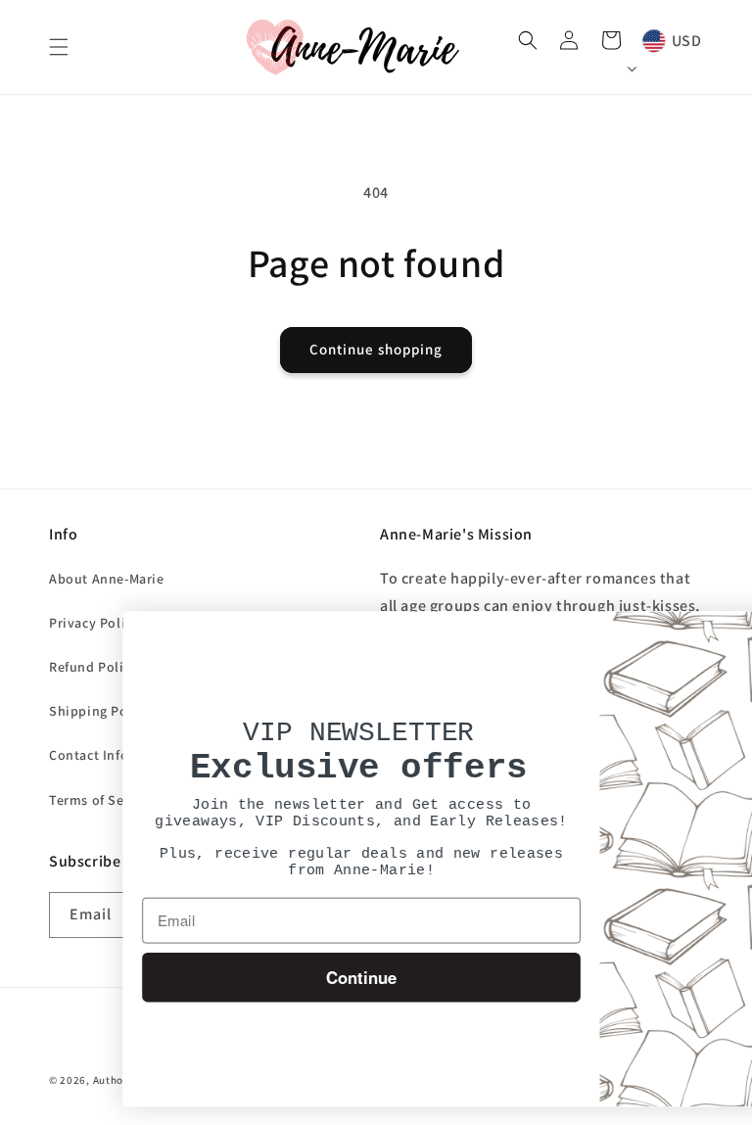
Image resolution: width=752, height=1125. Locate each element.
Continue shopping (376, 349)
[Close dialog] (732, 635)
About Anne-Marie (106, 578)
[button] (58, 47)
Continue (278, 977)
